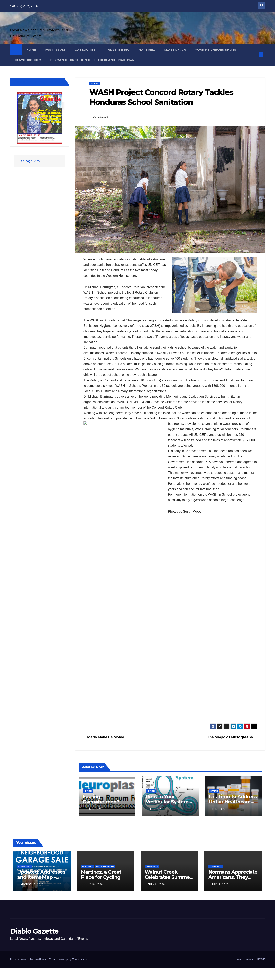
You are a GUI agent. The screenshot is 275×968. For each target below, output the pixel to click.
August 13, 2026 (32, 884)
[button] (254, 54)
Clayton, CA (175, 49)
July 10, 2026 (93, 884)
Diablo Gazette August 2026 (38, 82)
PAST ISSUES (55, 49)
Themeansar (79, 959)
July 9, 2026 (156, 884)
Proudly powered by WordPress (29, 959)
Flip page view (29, 161)
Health (94, 83)
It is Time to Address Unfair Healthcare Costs (233, 802)
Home (238, 959)
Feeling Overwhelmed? (101, 799)
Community (24, 866)
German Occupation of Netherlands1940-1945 (92, 60)
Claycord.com (27, 60)
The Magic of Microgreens (230, 737)
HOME (31, 49)
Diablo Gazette (11, 23)
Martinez (146, 49)
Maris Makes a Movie (105, 737)
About (249, 959)
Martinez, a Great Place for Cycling (101, 874)
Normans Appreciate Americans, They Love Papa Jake (232, 877)
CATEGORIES (86, 49)
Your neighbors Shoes (215, 49)
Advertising (119, 49)
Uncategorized (105, 866)
